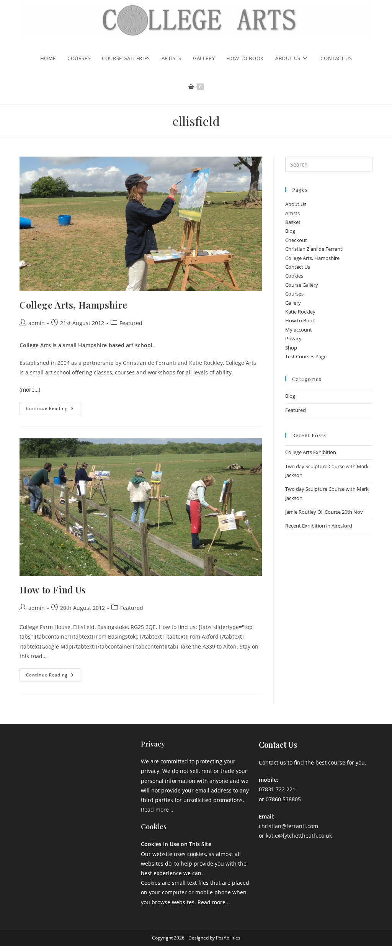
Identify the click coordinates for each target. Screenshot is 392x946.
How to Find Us (53, 589)
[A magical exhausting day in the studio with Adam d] (40, 753)
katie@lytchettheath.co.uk (299, 835)
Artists (292, 213)
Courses (294, 293)
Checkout (296, 240)
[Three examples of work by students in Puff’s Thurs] (78, 776)
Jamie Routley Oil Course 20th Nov (324, 511)
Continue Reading (53, 406)
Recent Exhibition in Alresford (318, 525)
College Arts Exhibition (310, 452)
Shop (291, 347)
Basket (293, 222)
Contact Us (297, 266)
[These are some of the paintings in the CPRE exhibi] (40, 799)
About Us (295, 204)
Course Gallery (301, 284)
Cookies (294, 275)
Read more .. (157, 809)
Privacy (293, 338)
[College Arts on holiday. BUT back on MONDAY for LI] (40, 776)
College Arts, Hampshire (73, 305)
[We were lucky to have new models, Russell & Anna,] (116, 753)
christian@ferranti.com (288, 826)
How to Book (300, 320)
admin (36, 323)
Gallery (293, 302)
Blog (290, 230)
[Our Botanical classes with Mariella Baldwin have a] (78, 753)
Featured (130, 323)
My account (298, 329)
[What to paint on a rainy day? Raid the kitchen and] (116, 776)
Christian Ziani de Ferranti (314, 248)
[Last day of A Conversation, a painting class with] (78, 799)
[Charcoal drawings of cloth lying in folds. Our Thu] (116, 799)
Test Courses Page (306, 356)
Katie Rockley (300, 311)
